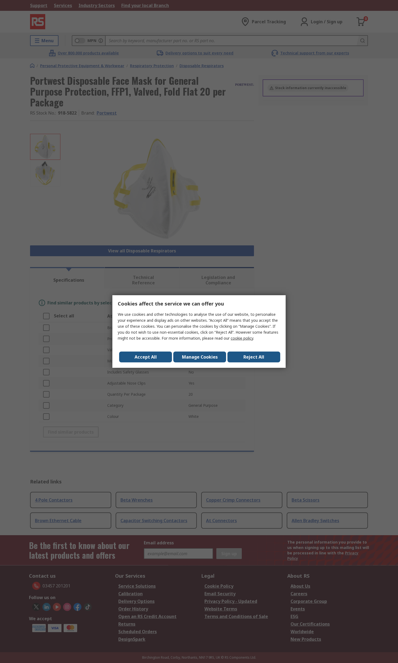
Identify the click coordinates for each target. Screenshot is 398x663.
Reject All (253, 357)
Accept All (146, 357)
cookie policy (242, 338)
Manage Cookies (200, 357)
